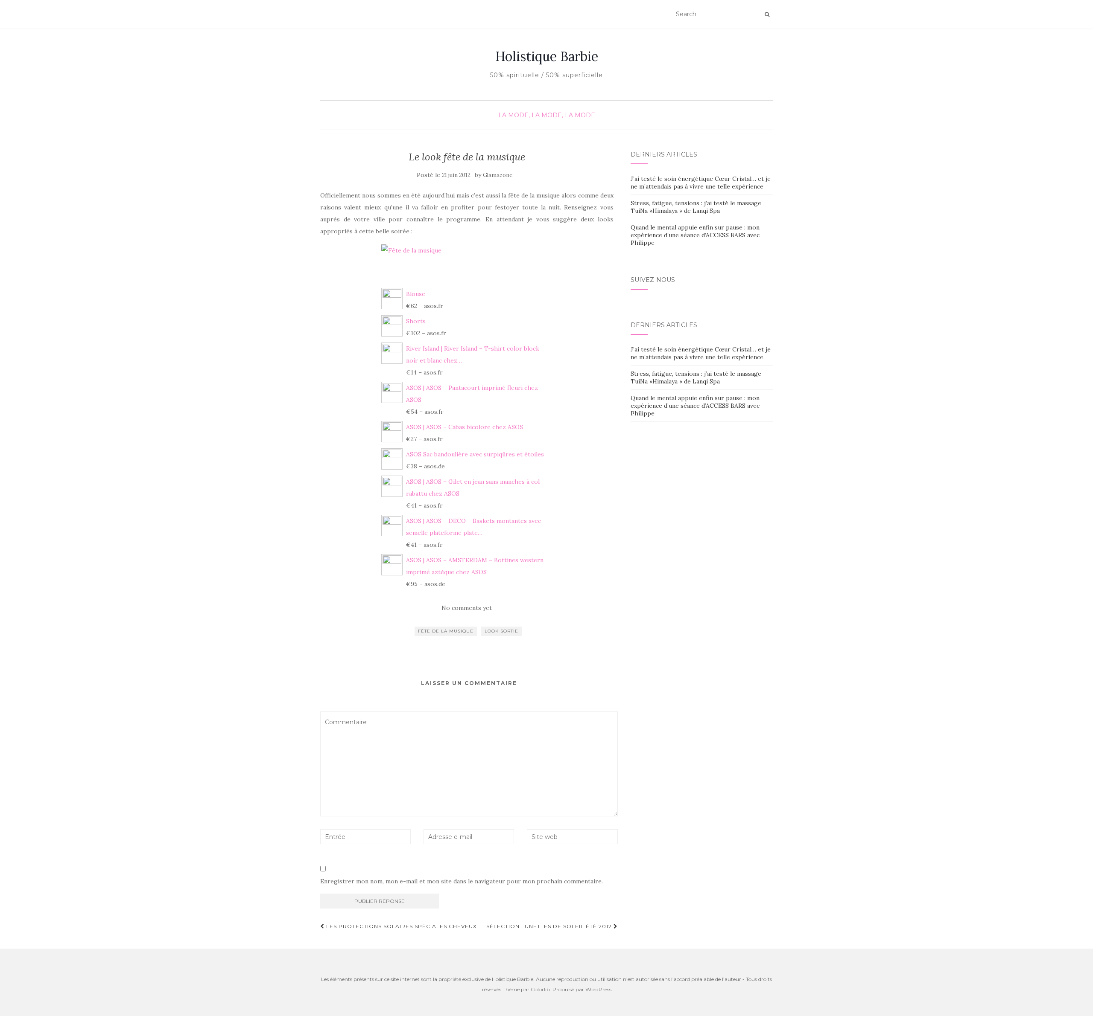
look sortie (501, 631)
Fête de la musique (445, 631)
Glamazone (497, 175)
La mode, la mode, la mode (546, 115)
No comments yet (466, 608)
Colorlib (540, 989)
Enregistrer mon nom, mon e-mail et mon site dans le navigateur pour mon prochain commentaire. (461, 881)
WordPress (598, 989)
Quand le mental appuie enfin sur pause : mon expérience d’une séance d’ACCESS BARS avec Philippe (695, 235)
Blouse (415, 294)
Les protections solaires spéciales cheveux (400, 926)
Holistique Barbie (546, 56)
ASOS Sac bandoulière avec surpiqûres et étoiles (475, 454)
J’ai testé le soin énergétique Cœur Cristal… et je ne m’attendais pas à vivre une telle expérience (701, 182)
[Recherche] (767, 14)
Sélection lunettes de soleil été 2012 (550, 926)
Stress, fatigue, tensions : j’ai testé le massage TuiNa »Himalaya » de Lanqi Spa (696, 207)
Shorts (416, 321)
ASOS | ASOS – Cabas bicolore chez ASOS (464, 427)
